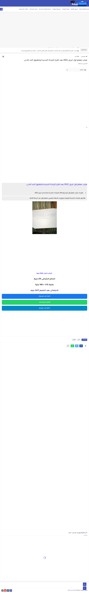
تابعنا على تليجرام (44, 308)
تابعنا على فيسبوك (44, 296)
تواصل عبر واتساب (44, 302)
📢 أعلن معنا (82, 3)
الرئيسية (83, 56)
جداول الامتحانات (33, 9)
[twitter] (4, 10)
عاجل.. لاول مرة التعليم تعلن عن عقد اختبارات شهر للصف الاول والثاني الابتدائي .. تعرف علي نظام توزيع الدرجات (49, 50)
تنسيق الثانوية (74, 9)
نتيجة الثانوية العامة (84, 9)
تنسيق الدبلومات (56, 9)
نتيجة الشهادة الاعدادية (45, 9)
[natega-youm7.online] (2, 590)
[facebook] (11, 590)
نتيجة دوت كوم (71, 590)
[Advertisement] (44, 34)
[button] (81, 345)
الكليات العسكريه (23, 9)
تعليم (74, 339)
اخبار (76, 56)
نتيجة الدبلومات (66, 9)
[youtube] (5, 590)
